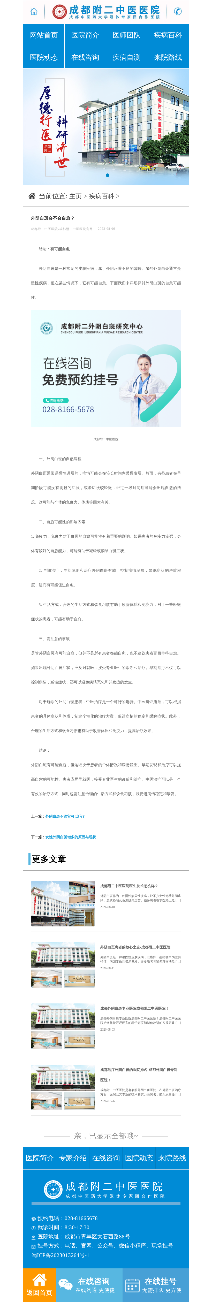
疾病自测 (127, 57)
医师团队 (127, 35)
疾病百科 (168, 35)
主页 (75, 196)
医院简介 (85, 35)
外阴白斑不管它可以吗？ (65, 816)
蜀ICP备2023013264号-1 (60, 1255)
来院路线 (168, 57)
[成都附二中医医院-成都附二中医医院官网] (35, 12)
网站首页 (44, 35)
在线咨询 (85, 57)
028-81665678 (81, 1218)
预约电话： (50, 1218)
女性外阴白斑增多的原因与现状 (71, 837)
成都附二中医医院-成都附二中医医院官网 (62, 229)
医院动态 (44, 57)
